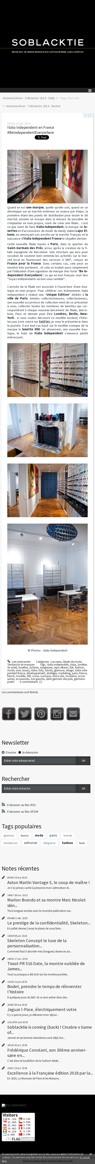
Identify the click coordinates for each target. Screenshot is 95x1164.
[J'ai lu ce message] (90, 1154)
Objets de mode (72, 662)
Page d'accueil (69, 98)
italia (73, 664)
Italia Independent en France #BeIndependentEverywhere (30, 130)
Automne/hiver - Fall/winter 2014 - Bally (29, 98)
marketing (64, 673)
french (11, 676)
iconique (45, 676)
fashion (79, 667)
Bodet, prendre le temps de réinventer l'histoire (44, 989)
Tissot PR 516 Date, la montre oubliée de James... (46, 966)
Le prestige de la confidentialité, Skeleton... (48, 923)
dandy (49, 670)
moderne (71, 676)
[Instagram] (57, 713)
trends (67, 835)
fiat (72, 667)
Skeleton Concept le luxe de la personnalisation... (36, 943)
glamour (59, 670)
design (70, 670)
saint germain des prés (59, 679)
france (83, 673)
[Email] (73, 713)
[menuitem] (30, 98)
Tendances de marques (20, 664)
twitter (44, 322)
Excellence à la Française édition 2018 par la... (50, 1073)
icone (35, 676)
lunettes (23, 667)
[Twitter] (25, 713)
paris (75, 673)
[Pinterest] (41, 713)
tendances (11, 843)
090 (29, 676)
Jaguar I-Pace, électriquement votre (42, 1009)
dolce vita (58, 676)
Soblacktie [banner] (47, 44)
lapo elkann (61, 667)
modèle (20, 676)
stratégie (52, 673)
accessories (22, 679)
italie (34, 670)
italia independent (58, 664)
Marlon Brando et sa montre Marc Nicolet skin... (46, 902)
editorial (30, 843)
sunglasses (46, 667)
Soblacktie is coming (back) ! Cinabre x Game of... (49, 1029)
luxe (18, 670)
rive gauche (37, 679)
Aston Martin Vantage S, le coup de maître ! (48, 882)
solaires (33, 667)
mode (10, 670)
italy (41, 670)
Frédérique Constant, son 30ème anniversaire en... (47, 1052)
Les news (56, 662)
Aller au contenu (11, 3)
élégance (49, 843)
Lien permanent (20, 662)
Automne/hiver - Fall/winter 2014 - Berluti (33, 106)
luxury (26, 670)
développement (36, 673)
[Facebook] (8, 713)
